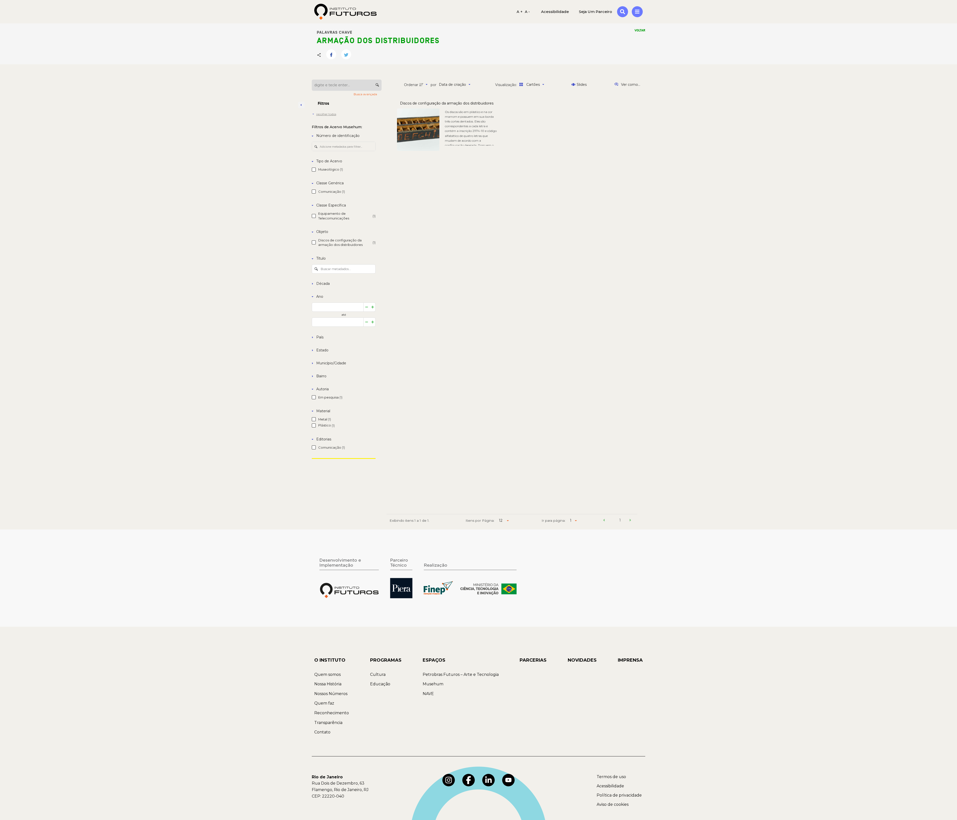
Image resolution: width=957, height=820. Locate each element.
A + (520, 11)
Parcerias (533, 660)
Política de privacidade (619, 795)
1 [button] (620, 520)
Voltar (640, 30)
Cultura (378, 674)
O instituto (329, 660)
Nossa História (327, 684)
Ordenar (411, 85)
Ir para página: (553, 520)
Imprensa (630, 660)
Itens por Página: (480, 520)
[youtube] (508, 780)
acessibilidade (555, 11)
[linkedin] (488, 780)
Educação (380, 684)
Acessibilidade (610, 786)
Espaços (434, 660)
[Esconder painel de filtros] (301, 105)
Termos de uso (611, 776)
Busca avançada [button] (366, 94)
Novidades (582, 660)
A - (527, 11)
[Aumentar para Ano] (373, 307)
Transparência (328, 722)
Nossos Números (330, 693)
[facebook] (468, 780)
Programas (385, 660)
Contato (322, 732)
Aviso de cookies (613, 804)
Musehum (433, 684)
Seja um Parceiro (595, 11)
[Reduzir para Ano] (367, 307)
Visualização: (506, 85)
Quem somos (327, 674)
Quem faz (324, 703)
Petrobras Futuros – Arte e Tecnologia (461, 674)
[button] (604, 521)
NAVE (428, 693)
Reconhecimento (331, 713)
